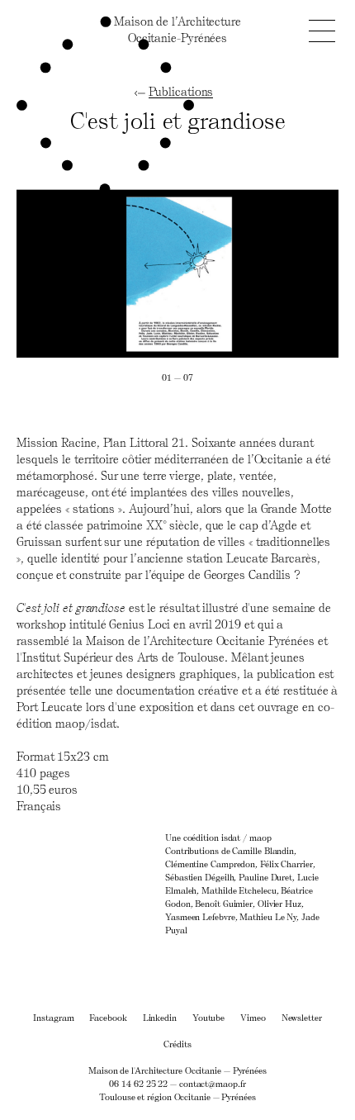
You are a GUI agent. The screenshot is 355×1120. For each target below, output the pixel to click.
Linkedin (160, 1017)
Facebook (107, 1017)
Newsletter (302, 1017)
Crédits (177, 1043)
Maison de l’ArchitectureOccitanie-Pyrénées (177, 29)
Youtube (208, 1017)
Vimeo (253, 1017)
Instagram (53, 1017)
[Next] (258, 273)
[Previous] (97, 273)
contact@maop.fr (212, 1083)
